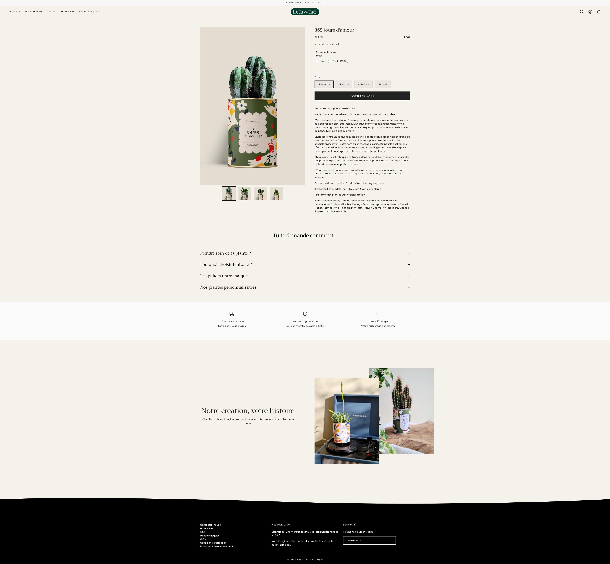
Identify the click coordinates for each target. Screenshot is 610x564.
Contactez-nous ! (210, 524)
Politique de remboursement (216, 546)
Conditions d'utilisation (213, 542)
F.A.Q (203, 532)
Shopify (319, 560)
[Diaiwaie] (305, 11)
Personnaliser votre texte (327, 54)
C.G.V (203, 539)
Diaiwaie (299, 560)
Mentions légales (210, 535)
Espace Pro (206, 528)
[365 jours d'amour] (229, 193)
